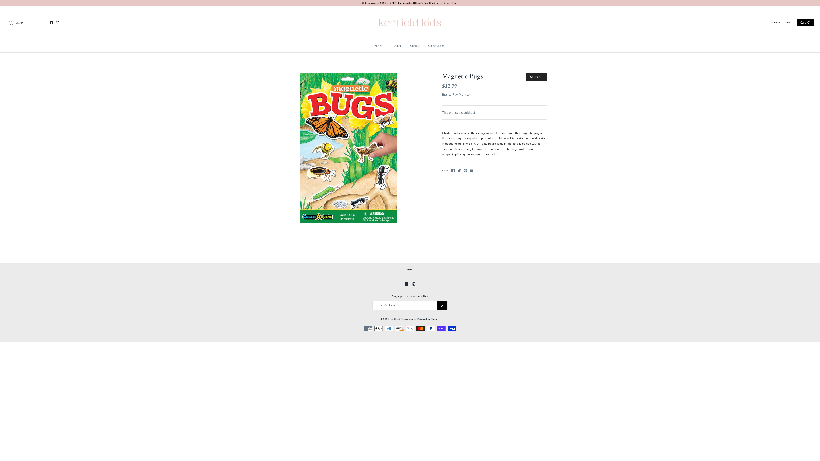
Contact (415, 45)
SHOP (380, 45)
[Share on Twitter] (459, 170)
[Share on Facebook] (453, 170)
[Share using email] (471, 170)
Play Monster (461, 94)
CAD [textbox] (789, 21)
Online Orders (436, 45)
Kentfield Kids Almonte (403, 319)
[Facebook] (51, 22)
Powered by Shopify (428, 319)
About (398, 45)
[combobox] (788, 21)
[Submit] (442, 305)
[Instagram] (57, 22)
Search (410, 269)
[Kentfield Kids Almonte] (410, 13)
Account (776, 22)
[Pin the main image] (465, 170)
